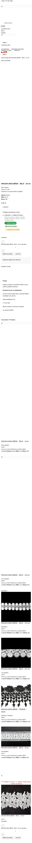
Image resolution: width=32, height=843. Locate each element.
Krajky (9, 266)
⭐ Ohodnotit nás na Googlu (12, 229)
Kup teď (18, 254)
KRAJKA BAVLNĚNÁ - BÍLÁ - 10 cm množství (13, 244)
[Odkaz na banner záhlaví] (16, 421)
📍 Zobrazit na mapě (10, 223)
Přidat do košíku (7, 254)
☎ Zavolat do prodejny (11, 226)
